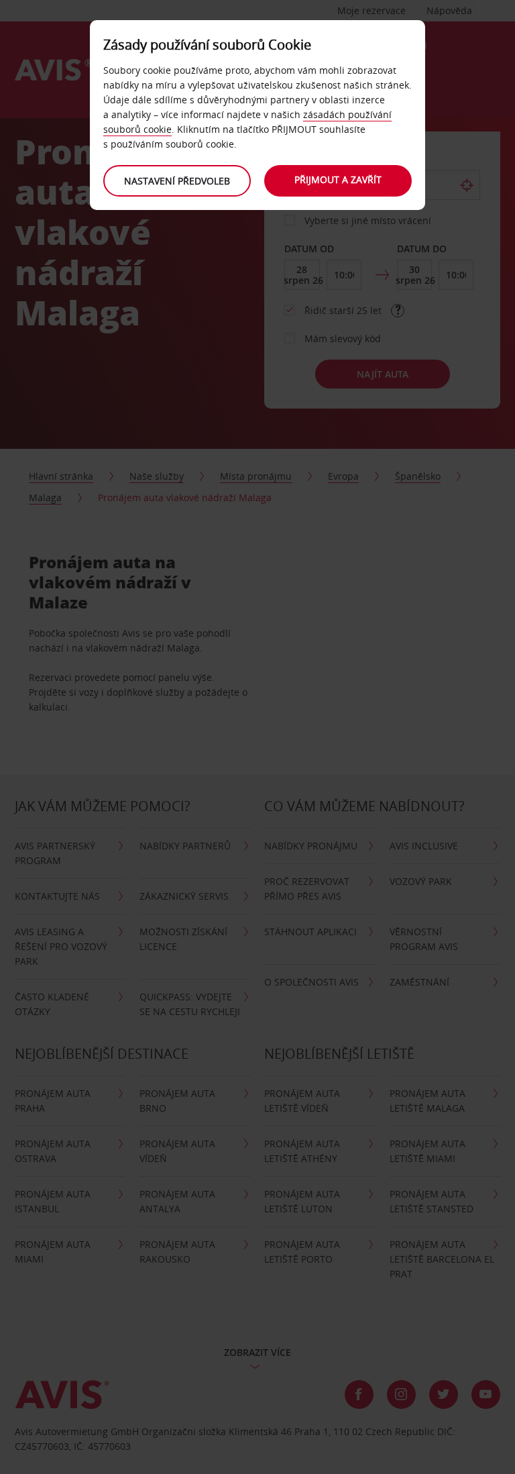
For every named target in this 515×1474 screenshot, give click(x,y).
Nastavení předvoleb (177, 180)
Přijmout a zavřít (338, 179)
